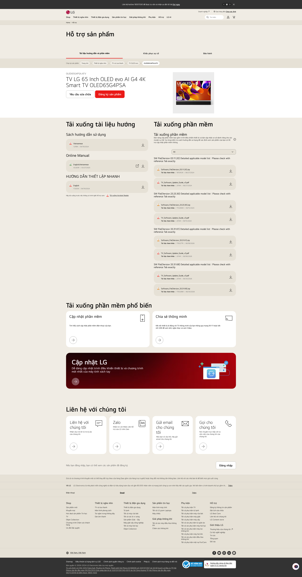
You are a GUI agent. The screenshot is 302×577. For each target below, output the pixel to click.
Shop (68, 17)
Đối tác (213, 541)
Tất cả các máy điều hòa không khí (164, 524)
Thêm (230, 485)
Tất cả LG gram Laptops (161, 510)
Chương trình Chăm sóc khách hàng (78, 524)
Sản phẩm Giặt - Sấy (132, 520)
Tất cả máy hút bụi (131, 526)
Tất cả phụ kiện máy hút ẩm (192, 534)
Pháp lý (146, 561)
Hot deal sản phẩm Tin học (76, 513)
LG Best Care (215, 513)
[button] (214, 17)
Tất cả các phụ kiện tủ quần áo (193, 523)
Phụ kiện (152, 17)
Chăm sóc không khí (160, 528)
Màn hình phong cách (103, 510)
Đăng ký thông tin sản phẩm (221, 507)
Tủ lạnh (126, 510)
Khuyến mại (70, 510)
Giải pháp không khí (137, 17)
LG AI (169, 17)
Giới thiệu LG (216, 525)
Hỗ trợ (161, 17)
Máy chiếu (156, 513)
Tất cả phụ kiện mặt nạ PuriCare (193, 542)
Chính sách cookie (134, 561)
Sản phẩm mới (71, 507)
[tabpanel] (151, 226)
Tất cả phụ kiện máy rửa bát (192, 513)
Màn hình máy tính (159, 507)
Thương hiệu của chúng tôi (220, 529)
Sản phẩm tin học (119, 17)
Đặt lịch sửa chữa (217, 510)
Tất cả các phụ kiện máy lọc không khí (192, 530)
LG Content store (217, 520)
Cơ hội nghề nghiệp (217, 532)
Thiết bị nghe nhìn (80, 17)
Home (68, 22)
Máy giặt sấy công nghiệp (133, 523)
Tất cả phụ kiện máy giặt (190, 516)
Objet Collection (72, 520)
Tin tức (212, 535)
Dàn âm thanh (100, 516)
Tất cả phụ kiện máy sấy (190, 520)
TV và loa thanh (101, 507)
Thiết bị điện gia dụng (100, 17)
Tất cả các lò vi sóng (132, 516)
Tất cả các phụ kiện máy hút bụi (193, 526)
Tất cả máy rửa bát (131, 513)
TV (67, 516)
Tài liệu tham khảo (167, 172)
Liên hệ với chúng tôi (218, 516)
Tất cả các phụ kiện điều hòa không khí (192, 538)
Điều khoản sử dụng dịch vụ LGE (88, 561)
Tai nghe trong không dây (105, 513)
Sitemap (69, 561)
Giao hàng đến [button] (226, 11)
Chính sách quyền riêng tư (114, 561)
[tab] (94, 53)
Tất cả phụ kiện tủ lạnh (190, 510)
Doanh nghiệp (203, 11)
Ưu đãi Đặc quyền (73, 528)
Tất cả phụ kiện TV (188, 507)
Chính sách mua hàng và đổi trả (164, 561)
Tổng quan (214, 538)
